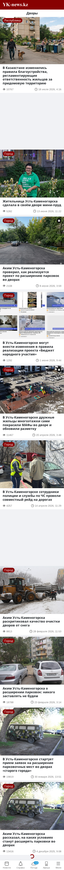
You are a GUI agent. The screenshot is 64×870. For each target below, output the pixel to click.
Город (8, 154)
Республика (12, 20)
